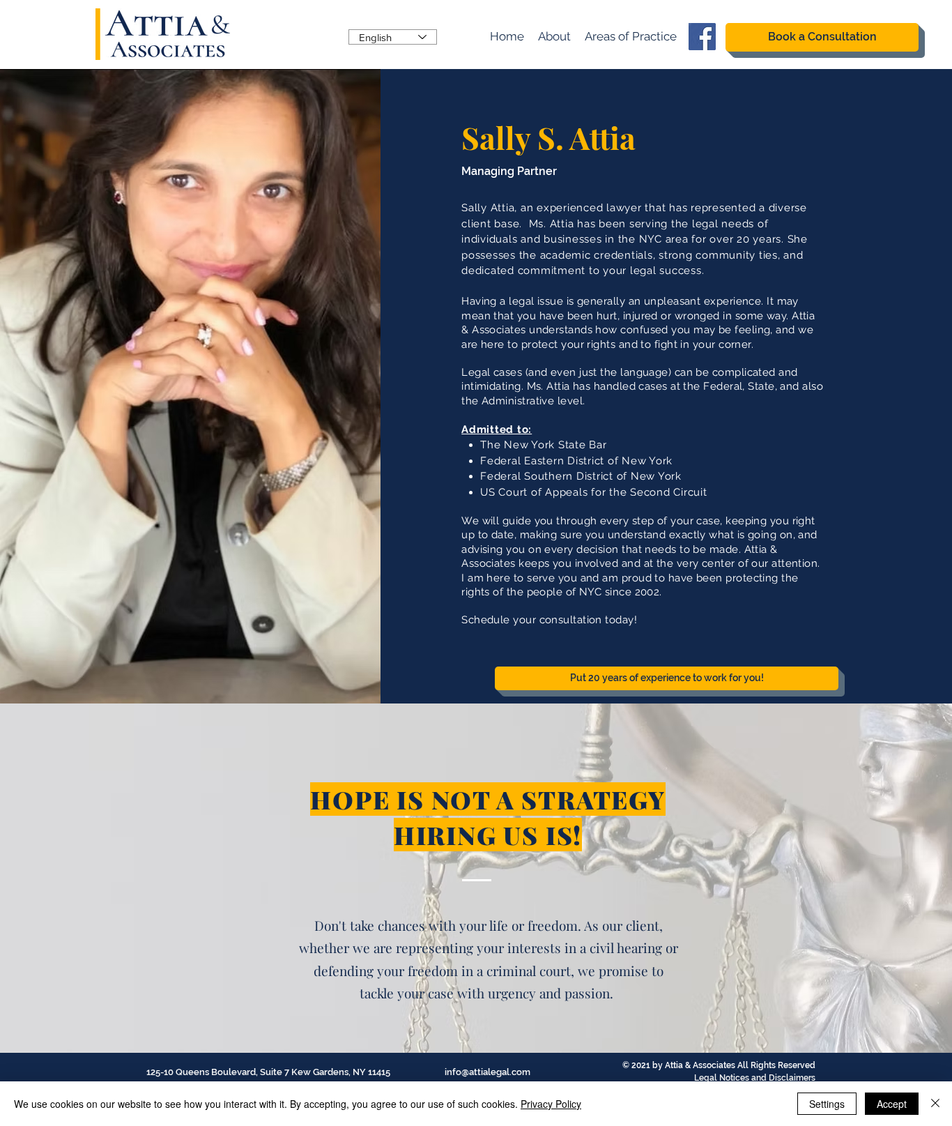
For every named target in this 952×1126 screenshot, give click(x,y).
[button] (631, 36)
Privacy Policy (551, 1104)
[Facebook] (702, 36)
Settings (827, 1104)
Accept (892, 1104)
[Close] (935, 1104)
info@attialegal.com (487, 1072)
